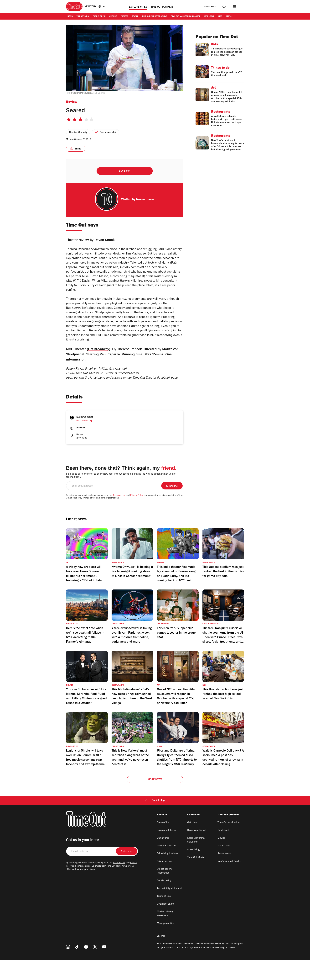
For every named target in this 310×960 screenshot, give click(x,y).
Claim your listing (196, 830)
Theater (124, 16)
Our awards (163, 838)
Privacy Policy (136, 495)
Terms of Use (119, 495)
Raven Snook (145, 199)
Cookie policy (164, 881)
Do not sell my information (164, 871)
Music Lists (223, 846)
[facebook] (86, 947)
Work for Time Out (166, 846)
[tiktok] (77, 947)
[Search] (224, 7)
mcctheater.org (84, 420)
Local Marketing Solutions (196, 840)
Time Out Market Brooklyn (154, 16)
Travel (135, 16)
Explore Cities (138, 7)
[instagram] (68, 947)
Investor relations (166, 830)
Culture (113, 16)
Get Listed (192, 822)
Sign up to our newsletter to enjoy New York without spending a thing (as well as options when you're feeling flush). (121, 475)
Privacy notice (164, 861)
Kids (220, 16)
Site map (161, 936)
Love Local (209, 16)
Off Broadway (98, 349)
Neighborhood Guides (229, 861)
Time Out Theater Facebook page (155, 378)
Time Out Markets (162, 7)
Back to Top (158, 800)
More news (155, 779)
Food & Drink (99, 16)
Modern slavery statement (165, 914)
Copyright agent (165, 904)
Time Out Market (196, 857)
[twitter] (95, 947)
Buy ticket (124, 171)
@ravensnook (118, 369)
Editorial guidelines (167, 853)
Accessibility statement (169, 888)
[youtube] (104, 947)
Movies (221, 838)
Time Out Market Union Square (185, 16)
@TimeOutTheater (127, 373)
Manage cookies (165, 923)
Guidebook (223, 830)
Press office (163, 822)
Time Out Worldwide (228, 822)
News (70, 16)
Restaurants (224, 853)
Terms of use (164, 896)
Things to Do (83, 16)
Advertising (193, 850)
